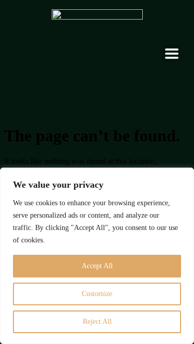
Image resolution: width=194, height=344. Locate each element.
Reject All (97, 321)
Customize (97, 294)
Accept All (97, 266)
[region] (97, 256)
